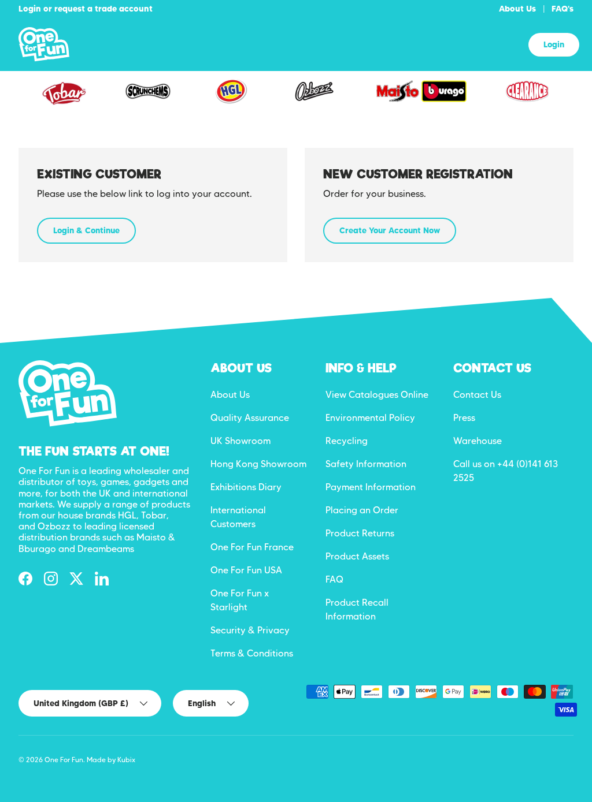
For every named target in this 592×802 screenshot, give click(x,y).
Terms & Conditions (251, 653)
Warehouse (477, 440)
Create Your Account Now (389, 230)
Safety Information (365, 463)
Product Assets (357, 556)
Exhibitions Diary (246, 487)
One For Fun (64, 759)
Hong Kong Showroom (258, 463)
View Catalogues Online (376, 394)
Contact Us (477, 394)
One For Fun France (252, 547)
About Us (517, 8)
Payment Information (370, 487)
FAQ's (563, 8)
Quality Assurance (249, 417)
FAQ (334, 579)
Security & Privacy (250, 630)
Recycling (346, 440)
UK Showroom (240, 440)
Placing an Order (361, 510)
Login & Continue (86, 230)
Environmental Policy (370, 417)
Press (464, 417)
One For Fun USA (246, 570)
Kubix (126, 759)
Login (553, 44)
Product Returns (359, 533)
